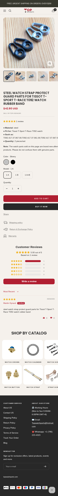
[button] (9, 121)
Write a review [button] (29, 281)
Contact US (8, 413)
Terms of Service (10, 433)
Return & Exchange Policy (21, 229)
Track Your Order (11, 438)
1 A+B (27, 175)
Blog (5, 443)
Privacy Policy (9, 428)
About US (7, 408)
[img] (9, 299)
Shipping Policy (10, 418)
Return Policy (9, 423)
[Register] (45, 466)
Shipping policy (16, 222)
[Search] (10, 10)
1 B (16, 175)
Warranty (12, 236)
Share (6, 214)
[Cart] (53, 10)
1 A (7, 175)
